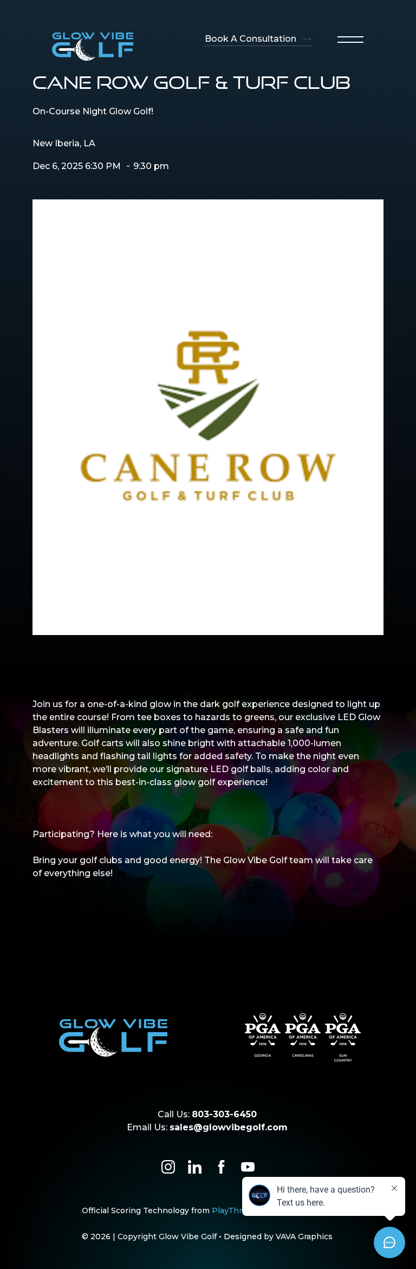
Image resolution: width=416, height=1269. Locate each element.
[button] (350, 39)
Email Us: (207, 1127)
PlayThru (229, 1210)
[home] (92, 47)
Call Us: (207, 1114)
